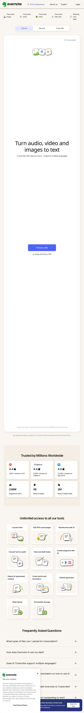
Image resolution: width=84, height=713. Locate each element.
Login (78, 4)
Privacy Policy (66, 435)
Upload (24, 28)
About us (53, 4)
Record (42, 28)
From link (60, 28)
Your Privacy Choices (20, 705)
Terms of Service (43, 435)
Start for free (73, 705)
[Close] (37, 673)
